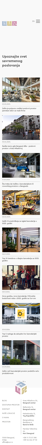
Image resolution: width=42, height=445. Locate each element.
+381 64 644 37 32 (30, 440)
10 (23, 381)
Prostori (6, 422)
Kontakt (6, 409)
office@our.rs (7, 442)
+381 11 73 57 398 (29, 437)
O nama (5, 417)
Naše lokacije (8, 413)
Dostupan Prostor (10, 405)
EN (33, 21)
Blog (4, 400)
